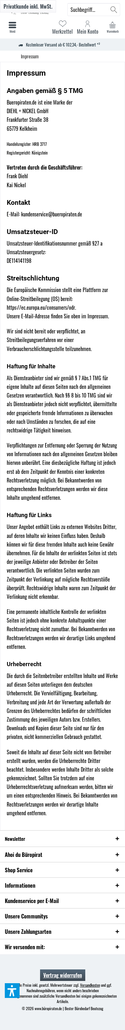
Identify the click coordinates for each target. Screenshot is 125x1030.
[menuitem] (112, 27)
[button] (12, 990)
